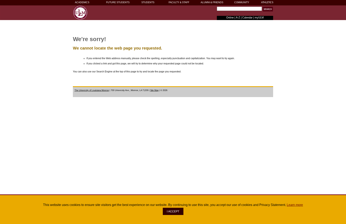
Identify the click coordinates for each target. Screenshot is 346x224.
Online (230, 17)
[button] (268, 9)
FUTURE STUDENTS (118, 2)
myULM (259, 17)
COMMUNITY (241, 2)
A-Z (238, 17)
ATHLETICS (267, 2)
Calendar (247, 17)
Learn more (295, 205)
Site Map (154, 90)
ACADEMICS (82, 2)
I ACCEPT (173, 211)
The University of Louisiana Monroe (91, 90)
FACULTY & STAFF (179, 2)
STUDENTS (147, 2)
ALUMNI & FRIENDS (212, 2)
